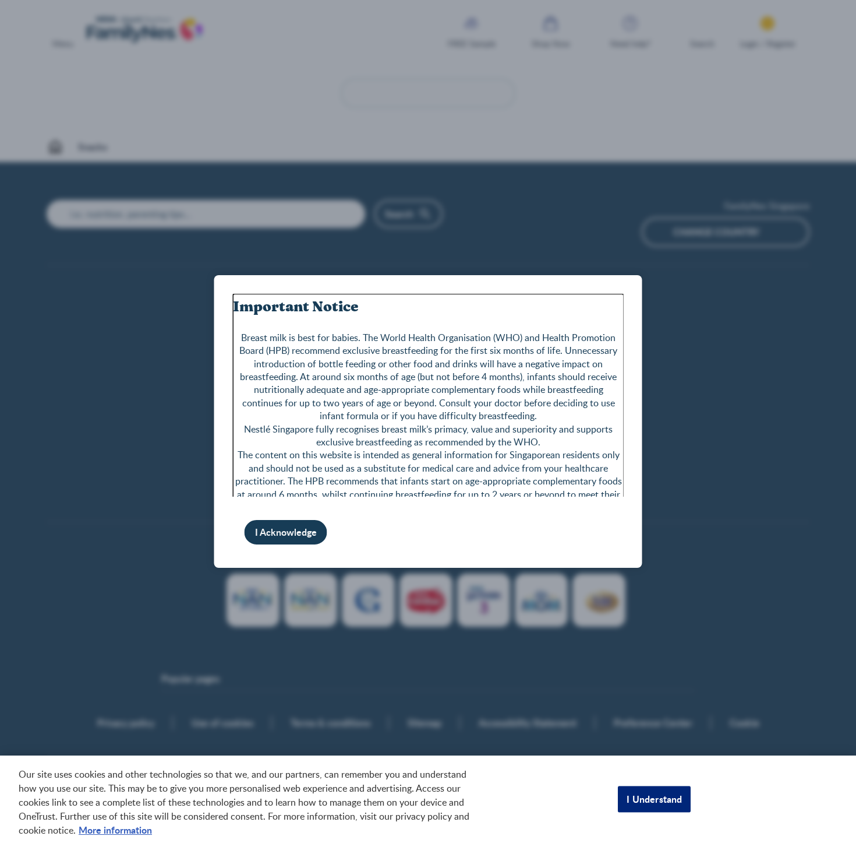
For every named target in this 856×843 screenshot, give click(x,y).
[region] (428, 799)
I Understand (654, 799)
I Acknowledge (286, 532)
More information (115, 830)
